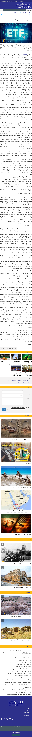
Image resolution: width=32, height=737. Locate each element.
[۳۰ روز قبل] (16, 500)
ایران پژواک (24, 54)
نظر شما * (28, 398)
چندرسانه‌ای (26, 714)
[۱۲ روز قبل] (16, 428)
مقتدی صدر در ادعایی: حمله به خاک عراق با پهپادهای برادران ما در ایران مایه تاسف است (17, 686)
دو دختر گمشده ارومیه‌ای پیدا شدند (23, 692)
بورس (8, 380)
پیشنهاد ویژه (28, 416)
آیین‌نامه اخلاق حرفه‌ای (5, 1)
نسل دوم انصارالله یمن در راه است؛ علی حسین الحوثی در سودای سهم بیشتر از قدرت (17, 689)
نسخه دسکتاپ (16, 735)
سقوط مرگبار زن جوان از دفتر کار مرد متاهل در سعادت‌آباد (19, 662)
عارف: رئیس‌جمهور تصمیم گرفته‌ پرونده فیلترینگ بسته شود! (18, 694)
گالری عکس (28, 540)
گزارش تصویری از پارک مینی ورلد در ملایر (22, 587)
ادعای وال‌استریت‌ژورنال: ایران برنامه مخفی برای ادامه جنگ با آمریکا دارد (16, 684)
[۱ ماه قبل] (16, 357)
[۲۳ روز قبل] (16, 452)
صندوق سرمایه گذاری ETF (26, 382)
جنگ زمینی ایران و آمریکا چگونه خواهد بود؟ (21, 487)
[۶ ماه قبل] (16, 576)
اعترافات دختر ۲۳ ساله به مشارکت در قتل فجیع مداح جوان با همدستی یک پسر (16, 679)
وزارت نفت (28, 380)
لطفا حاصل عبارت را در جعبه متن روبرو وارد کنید (21, 407)
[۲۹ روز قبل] (16, 523)
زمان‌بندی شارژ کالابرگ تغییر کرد (24, 463)
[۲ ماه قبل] (16, 552)
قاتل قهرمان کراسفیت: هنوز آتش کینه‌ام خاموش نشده (19, 670)
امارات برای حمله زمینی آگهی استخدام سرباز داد (21, 439)
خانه (28, 10)
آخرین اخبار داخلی (26, 647)
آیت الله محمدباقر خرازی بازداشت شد (23, 677)
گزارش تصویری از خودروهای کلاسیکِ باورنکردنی (21, 564)
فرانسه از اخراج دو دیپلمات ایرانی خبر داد (22, 664)
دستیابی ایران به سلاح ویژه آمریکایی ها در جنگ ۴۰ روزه (19, 672)
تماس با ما (21, 1)
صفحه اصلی (26, 708)
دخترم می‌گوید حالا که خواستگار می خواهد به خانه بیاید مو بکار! (17, 682)
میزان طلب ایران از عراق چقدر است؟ (23, 666)
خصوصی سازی (23, 380)
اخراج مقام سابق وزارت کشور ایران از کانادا (22, 675)
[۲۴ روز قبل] (16, 476)
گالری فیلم (28, 592)
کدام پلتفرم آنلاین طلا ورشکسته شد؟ (23, 655)
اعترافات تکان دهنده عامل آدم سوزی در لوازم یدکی (20, 650)
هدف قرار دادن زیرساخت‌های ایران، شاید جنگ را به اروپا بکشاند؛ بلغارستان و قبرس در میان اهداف (16, 652)
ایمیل (28, 395)
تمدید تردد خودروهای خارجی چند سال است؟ (21, 657)
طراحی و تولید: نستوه (16, 732)
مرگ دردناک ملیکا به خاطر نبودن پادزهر (22, 660)
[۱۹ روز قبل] (27, 357)
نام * (29, 391)
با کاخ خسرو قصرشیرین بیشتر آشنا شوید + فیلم (20, 640)
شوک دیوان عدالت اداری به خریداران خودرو (21, 659)
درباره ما (12, 1)
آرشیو (16, 1)
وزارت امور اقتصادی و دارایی (15, 380)
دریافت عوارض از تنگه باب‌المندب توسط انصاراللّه (20, 511)
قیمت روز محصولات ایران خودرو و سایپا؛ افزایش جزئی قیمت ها (18, 673)
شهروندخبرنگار (26, 715)
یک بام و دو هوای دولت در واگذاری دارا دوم (20, 20)
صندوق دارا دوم (18, 382)
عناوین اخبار (26, 710)
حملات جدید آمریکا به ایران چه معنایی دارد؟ (21, 534)
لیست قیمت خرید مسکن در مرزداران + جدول (21, 668)
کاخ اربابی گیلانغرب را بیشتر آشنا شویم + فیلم (21, 616)
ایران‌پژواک (24, 5)
